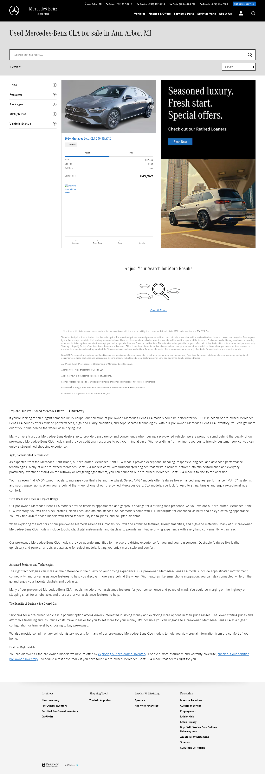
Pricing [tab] (87, 152)
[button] (109, 145)
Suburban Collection (192, 747)
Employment (188, 711)
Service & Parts (184, 13)
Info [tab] (131, 152)
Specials (140, 700)
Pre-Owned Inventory (54, 705)
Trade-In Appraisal (100, 700)
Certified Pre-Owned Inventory (60, 711)
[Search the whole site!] (253, 13)
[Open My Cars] (240, 13)
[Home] (14, 10)
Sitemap (185, 742)
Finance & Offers (160, 13)
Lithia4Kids (187, 716)
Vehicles (139, 13)
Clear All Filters (158, 310)
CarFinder (47, 716)
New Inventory (50, 700)
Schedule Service (244, 4)
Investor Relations (191, 700)
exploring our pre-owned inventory (122, 654)
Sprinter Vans (206, 13)
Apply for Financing (146, 705)
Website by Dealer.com (50, 765)
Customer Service (190, 705)
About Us (225, 13)
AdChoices (70, 765)
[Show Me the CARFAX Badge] (72, 188)
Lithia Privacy (188, 722)
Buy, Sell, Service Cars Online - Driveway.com (198, 729)
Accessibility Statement (194, 737)
